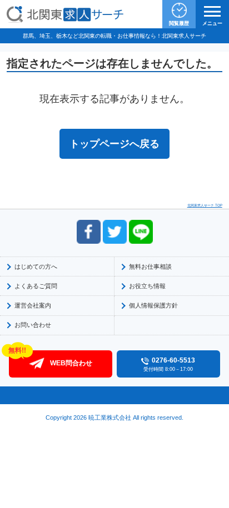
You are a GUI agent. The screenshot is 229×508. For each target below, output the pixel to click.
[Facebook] (89, 232)
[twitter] (115, 232)
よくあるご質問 (35, 286)
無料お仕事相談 (150, 266)
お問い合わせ (32, 324)
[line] (141, 232)
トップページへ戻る (114, 143)
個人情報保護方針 (153, 305)
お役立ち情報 (147, 286)
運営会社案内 (32, 305)
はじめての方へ (35, 266)
